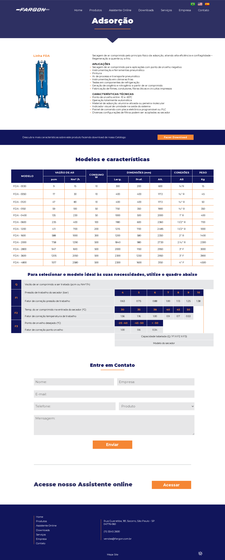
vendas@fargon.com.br (118, 538)
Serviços (166, 10)
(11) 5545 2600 (112, 531)
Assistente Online (120, 10)
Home (78, 10)
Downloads (146, 10)
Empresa (185, 10)
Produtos (95, 10)
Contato (203, 10)
